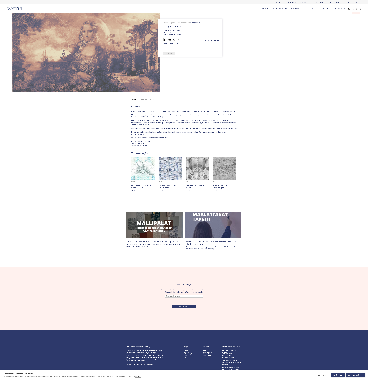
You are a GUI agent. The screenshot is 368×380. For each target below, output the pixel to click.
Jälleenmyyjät (188, 354)
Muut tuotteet (312, 9)
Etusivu (165, 23)
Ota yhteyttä (319, 2)
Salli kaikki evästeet (355, 375)
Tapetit (265, 9)
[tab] (135, 99)
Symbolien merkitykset (213, 40)
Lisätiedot (143, 99)
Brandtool (150, 364)
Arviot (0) (153, 99)
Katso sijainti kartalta (228, 357)
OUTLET (325, 9)
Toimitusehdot (141, 364)
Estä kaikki (338, 375)
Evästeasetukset (322, 375)
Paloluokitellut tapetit (183, 23)
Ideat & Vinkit (338, 9)
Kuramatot (296, 9)
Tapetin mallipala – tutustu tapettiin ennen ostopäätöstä (152, 241)
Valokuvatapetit (280, 9)
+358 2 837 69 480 (227, 354)
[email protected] (137, 134)
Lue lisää (138, 376)
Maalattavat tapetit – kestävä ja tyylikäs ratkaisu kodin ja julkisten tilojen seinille (210, 242)
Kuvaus (134, 99)
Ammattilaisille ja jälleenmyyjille (297, 2)
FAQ (356, 2)
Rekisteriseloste (131, 364)
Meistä (278, 2)
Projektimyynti (334, 2)
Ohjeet (349, 2)
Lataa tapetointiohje (170, 43)
